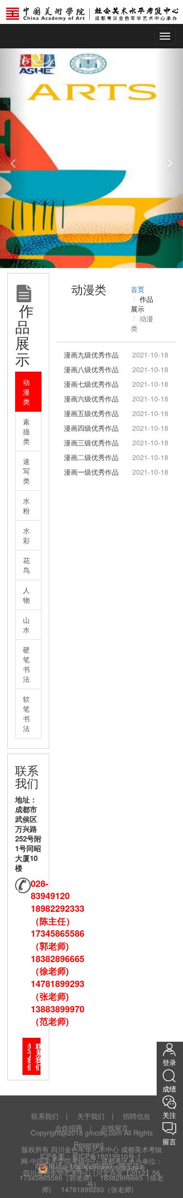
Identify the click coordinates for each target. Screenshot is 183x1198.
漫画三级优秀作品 (91, 442)
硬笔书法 (26, 664)
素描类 (26, 431)
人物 (26, 595)
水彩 (26, 535)
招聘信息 (136, 1116)
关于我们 (29, 1056)
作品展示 (142, 304)
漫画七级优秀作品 (91, 384)
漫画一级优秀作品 (91, 472)
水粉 (26, 505)
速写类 (26, 470)
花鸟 (26, 565)
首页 (137, 289)
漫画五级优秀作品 (91, 413)
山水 (26, 624)
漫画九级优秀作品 (91, 354)
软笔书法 (26, 713)
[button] (13, 158)
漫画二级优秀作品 (91, 457)
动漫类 (26, 391)
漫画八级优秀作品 (91, 369)
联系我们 (38, 1056)
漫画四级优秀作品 (91, 428)
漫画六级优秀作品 (91, 398)
